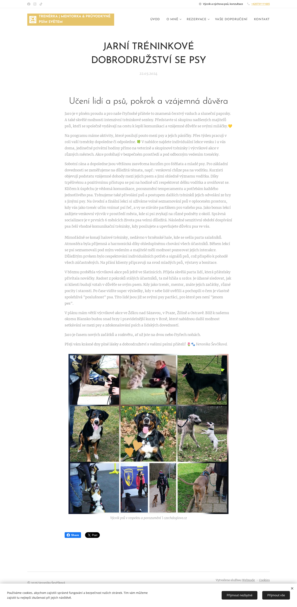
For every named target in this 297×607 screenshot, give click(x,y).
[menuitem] (156, 20)
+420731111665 (260, 4)
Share (75, 535)
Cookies (264, 580)
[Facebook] (28, 4)
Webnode (248, 580)
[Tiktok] (40, 4)
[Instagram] (34, 4)
